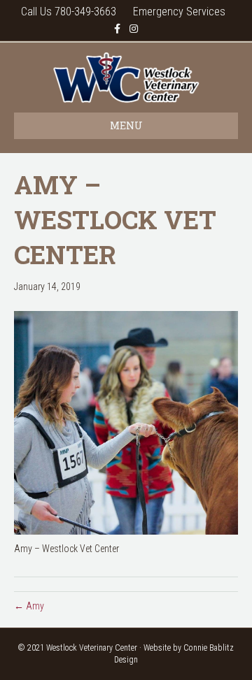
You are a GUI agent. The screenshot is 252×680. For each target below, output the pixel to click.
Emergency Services (179, 11)
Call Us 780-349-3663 (68, 11)
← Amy (29, 606)
